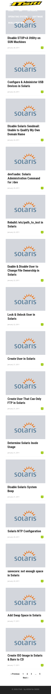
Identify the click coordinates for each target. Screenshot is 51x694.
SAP (21, 10)
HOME (11, 10)
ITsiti (20, 689)
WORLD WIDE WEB (16, 22)
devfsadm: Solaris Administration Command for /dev (24, 178)
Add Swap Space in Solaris (24, 615)
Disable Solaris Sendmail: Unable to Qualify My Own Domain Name (24, 130)
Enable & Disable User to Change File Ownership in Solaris (23, 270)
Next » (25, 678)
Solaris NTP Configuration (24, 531)
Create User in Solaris (21, 359)
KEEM (28, 689)
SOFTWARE (37, 16)
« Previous (15, 674)
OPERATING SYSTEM (17, 16)
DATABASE (32, 10)
